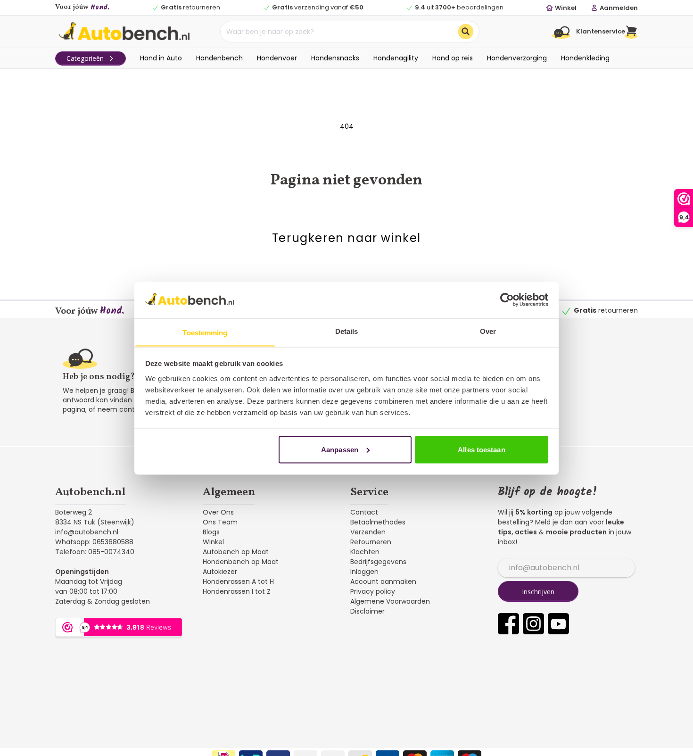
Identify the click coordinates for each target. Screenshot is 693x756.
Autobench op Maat (236, 552)
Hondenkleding (585, 58)
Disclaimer (367, 611)
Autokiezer (220, 571)
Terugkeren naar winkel (346, 238)
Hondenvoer (277, 58)
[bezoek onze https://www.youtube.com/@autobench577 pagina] (558, 623)
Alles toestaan (481, 449)
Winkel (213, 542)
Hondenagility (395, 58)
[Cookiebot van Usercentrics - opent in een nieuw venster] (507, 299)
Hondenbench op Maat (241, 561)
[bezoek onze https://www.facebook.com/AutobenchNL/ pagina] (508, 623)
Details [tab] (346, 331)
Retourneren (370, 542)
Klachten (365, 552)
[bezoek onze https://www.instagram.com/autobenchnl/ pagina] (533, 623)
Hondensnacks (335, 58)
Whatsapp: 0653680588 (94, 542)
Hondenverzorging (517, 58)
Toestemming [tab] (204, 332)
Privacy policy (372, 591)
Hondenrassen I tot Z (237, 591)
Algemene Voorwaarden (390, 601)
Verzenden (368, 532)
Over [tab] (488, 331)
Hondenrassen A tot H (238, 581)
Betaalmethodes (377, 522)
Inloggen (364, 571)
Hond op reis (452, 58)
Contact (364, 512)
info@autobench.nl (86, 532)
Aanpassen (339, 449)
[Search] (465, 31)
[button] (631, 32)
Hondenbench (219, 58)
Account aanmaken (383, 581)
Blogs (211, 532)
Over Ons (218, 512)
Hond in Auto (161, 58)
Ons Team (220, 522)
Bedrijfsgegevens (378, 561)
